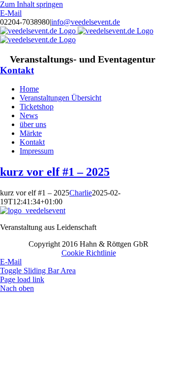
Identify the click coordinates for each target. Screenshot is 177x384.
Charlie (80, 193)
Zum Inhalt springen (31, 4)
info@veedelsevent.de (85, 22)
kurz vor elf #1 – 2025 (55, 171)
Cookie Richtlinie (88, 253)
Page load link (22, 279)
